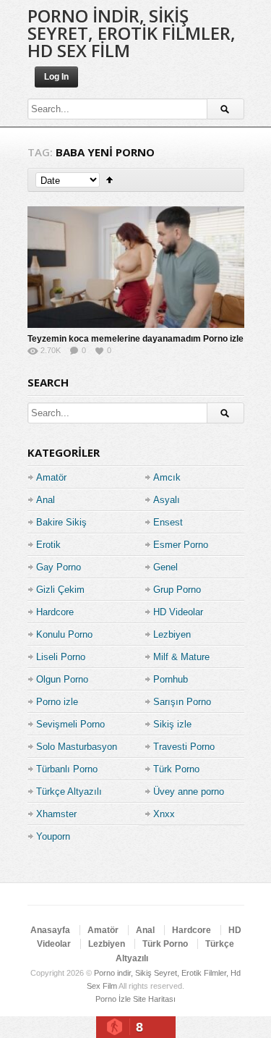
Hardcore (55, 612)
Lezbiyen (172, 634)
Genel (165, 567)
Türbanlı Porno (67, 769)
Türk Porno (176, 769)
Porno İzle (113, 999)
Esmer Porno (180, 544)
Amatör (51, 477)
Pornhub (170, 679)
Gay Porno (58, 567)
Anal (45, 499)
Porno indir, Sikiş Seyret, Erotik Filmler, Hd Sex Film (131, 33)
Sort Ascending (109, 179)
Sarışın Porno (182, 701)
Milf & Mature (181, 656)
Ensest (168, 522)
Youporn (53, 836)
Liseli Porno (60, 656)
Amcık (167, 477)
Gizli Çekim (60, 589)
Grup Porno (177, 589)
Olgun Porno (62, 679)
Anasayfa (50, 930)
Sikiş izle (172, 724)
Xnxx (164, 814)
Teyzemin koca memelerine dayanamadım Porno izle (135, 339)
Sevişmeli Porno (70, 724)
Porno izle (57, 701)
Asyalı (166, 499)
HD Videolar (178, 612)
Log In (56, 77)
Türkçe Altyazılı (69, 791)
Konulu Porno (64, 634)
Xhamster (56, 814)
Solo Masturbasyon (76, 746)
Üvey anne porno (188, 791)
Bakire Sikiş (61, 522)
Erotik (48, 544)
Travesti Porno (184, 746)
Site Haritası (154, 999)
